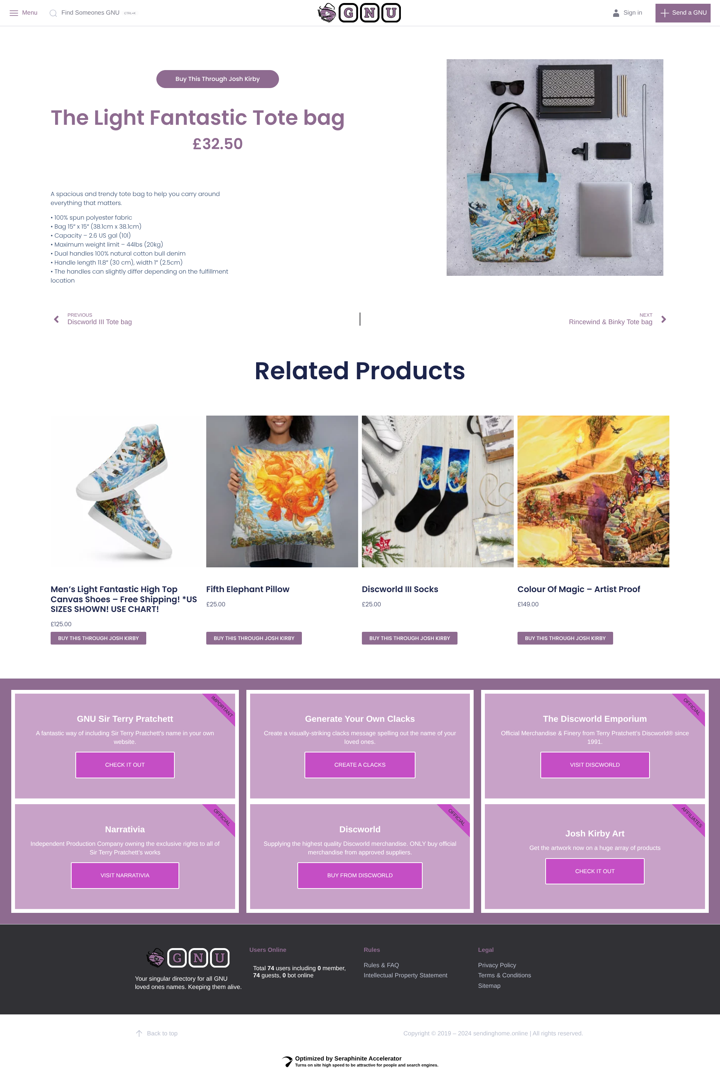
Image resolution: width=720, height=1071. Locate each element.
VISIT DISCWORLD (595, 765)
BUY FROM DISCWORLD (360, 875)
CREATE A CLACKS (360, 765)
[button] (683, 13)
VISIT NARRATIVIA (124, 875)
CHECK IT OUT (125, 765)
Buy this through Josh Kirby (218, 79)
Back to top (162, 1033)
